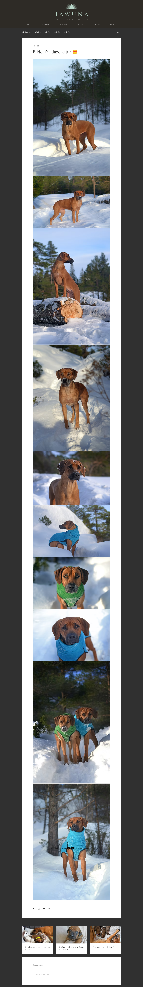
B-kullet (47, 32)
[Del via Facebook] (34, 908)
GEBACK (85, 19)
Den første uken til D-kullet (104, 947)
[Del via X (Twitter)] (39, 908)
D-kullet (67, 32)
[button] (118, 32)
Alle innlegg (26, 32)
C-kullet (57, 32)
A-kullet (37, 32)
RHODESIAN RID (64, 19)
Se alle (118, 922)
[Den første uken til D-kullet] (105, 934)
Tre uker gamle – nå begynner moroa (37, 948)
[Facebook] (68, 848)
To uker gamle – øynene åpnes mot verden (71, 948)
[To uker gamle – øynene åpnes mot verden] (71, 934)
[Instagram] (72, 848)
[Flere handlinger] (109, 46)
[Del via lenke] (49, 908)
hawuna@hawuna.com (58, 848)
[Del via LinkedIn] (44, 908)
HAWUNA (71, 14)
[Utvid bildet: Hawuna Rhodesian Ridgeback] (71, 117)
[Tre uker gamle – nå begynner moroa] (37, 934)
